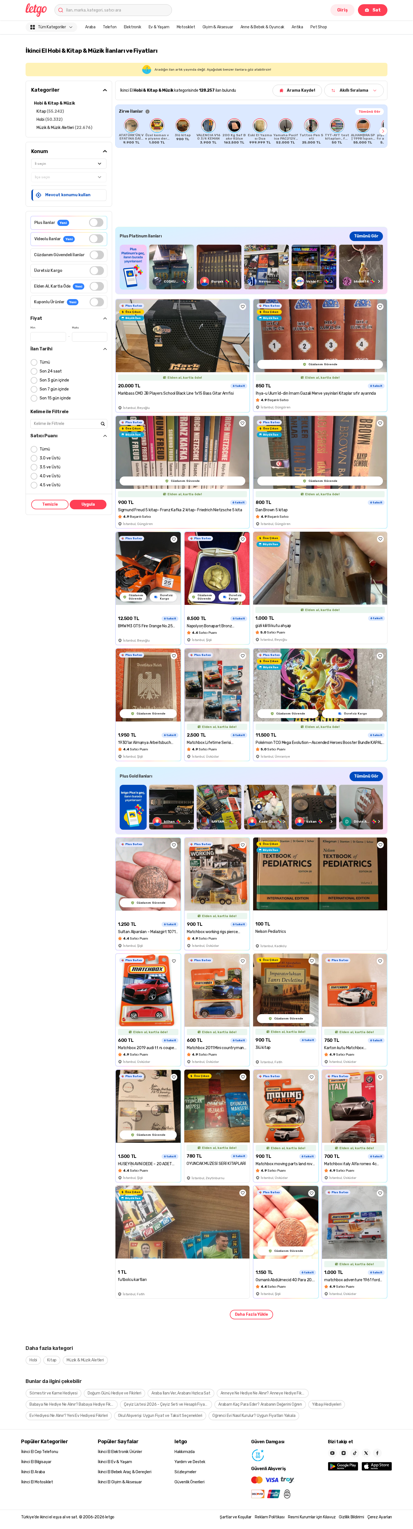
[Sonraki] (383, 131)
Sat (377, 10)
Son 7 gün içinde (54, 389)
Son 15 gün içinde (55, 398)
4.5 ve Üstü (50, 485)
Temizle (50, 504)
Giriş (342, 10)
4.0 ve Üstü (50, 476)
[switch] (96, 222)
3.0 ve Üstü (50, 458)
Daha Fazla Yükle (251, 1314)
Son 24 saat (51, 371)
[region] (251, 131)
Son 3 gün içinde (54, 380)
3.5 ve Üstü (50, 467)
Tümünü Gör (369, 112)
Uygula (88, 504)
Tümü (45, 362)
